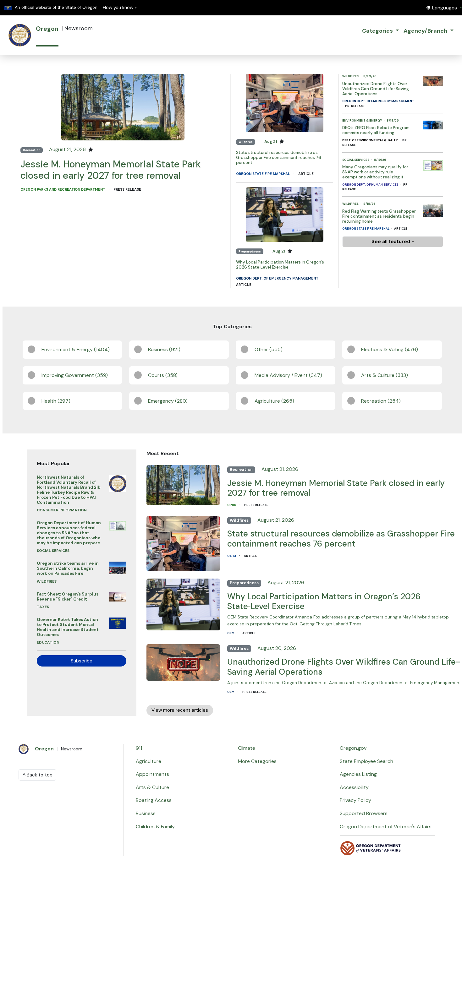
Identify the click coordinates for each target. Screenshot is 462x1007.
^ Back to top (37, 775)
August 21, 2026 (68, 149)
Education (48, 642)
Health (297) (55, 401)
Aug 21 (271, 141)
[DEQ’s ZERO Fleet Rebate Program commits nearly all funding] (433, 123)
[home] (19, 35)
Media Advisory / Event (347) (288, 375)
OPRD (232, 505)
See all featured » (392, 241)
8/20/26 (370, 76)
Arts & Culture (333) (384, 375)
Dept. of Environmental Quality (370, 140)
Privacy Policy (355, 800)
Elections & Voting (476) (389, 349)
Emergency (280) (168, 401)
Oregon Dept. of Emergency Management (277, 278)
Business (146, 813)
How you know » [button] (120, 7)
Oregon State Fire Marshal (263, 173)
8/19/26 (393, 120)
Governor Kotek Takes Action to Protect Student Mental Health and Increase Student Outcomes (68, 627)
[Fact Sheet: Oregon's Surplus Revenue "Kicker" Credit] (117, 595)
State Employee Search (366, 761)
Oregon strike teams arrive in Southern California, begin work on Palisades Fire (68, 568)
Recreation (32, 150)
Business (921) (164, 349)
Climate (246, 748)
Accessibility (354, 787)
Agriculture (148, 761)
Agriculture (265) (274, 401)
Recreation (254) (381, 401)
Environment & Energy (362, 120)
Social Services (356, 160)
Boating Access (154, 800)
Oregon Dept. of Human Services (370, 184)
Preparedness (250, 251)
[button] (444, 7)
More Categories (257, 761)
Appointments (152, 774)
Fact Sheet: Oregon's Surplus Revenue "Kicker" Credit (67, 596)
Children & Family (155, 826)
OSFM (232, 556)
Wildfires (246, 142)
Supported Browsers (364, 813)
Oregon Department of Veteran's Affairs (386, 826)
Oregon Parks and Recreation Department (63, 189)
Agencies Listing (358, 774)
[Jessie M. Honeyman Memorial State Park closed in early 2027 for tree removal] (122, 106)
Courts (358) (163, 375)
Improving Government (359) (74, 375)
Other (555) (269, 349)
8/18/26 (369, 204)
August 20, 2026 (276, 648)
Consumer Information (62, 510)
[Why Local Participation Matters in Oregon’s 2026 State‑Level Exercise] (284, 214)
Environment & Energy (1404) (75, 349)
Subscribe (81, 661)
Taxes (43, 606)
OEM (231, 633)
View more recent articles (179, 710)
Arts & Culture (152, 787)
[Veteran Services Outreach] (370, 847)
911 (139, 748)
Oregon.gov (353, 748)
